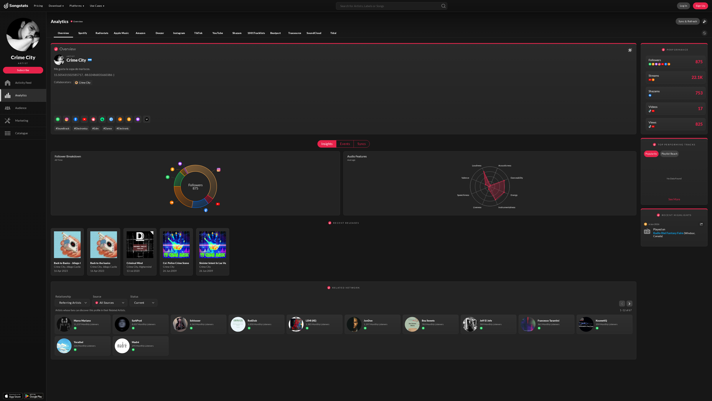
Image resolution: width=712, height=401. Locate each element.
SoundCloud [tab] (314, 33)
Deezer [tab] (160, 33)
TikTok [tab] (198, 33)
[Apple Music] (93, 119)
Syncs (361, 144)
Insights (326, 144)
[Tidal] (146, 119)
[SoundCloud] (120, 119)
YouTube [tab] (217, 33)
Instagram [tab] (179, 33)
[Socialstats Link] (630, 50)
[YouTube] (84, 119)
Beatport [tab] (275, 33)
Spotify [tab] (82, 33)
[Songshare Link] (704, 21)
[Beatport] (102, 119)
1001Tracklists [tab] (256, 33)
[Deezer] (137, 119)
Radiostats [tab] (102, 33)
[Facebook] (75, 119)
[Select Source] (704, 33)
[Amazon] (129, 119)
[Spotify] (57, 119)
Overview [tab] (63, 33)
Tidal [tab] (333, 33)
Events (345, 144)
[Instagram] (66, 119)
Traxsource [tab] (294, 33)
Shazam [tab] (237, 33)
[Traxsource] (111, 119)
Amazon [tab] (140, 33)
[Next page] (629, 304)
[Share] (701, 224)
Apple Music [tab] (121, 33)
